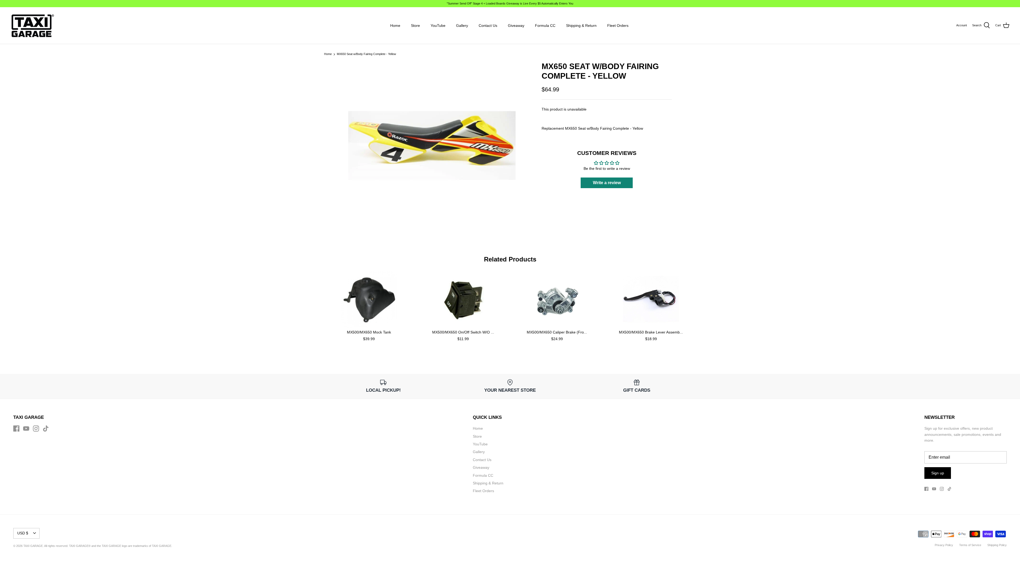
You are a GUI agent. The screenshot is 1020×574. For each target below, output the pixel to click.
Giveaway (516, 25)
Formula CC (545, 25)
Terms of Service (970, 545)
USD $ (22, 533)
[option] (432, 145)
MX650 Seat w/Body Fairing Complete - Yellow (366, 54)
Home (395, 25)
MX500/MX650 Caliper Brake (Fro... (557, 332)
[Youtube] (26, 428)
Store (415, 25)
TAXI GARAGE (161, 545)
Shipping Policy (997, 545)
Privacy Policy (944, 545)
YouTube (438, 25)
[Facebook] (16, 428)
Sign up (937, 473)
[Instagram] (36, 428)
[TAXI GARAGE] (32, 25)
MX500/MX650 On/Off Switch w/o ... (463, 332)
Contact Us (488, 25)
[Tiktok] (46, 428)
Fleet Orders (617, 25)
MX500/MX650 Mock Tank (369, 332)
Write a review (607, 182)
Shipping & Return (581, 25)
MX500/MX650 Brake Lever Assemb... (651, 332)
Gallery (462, 25)
